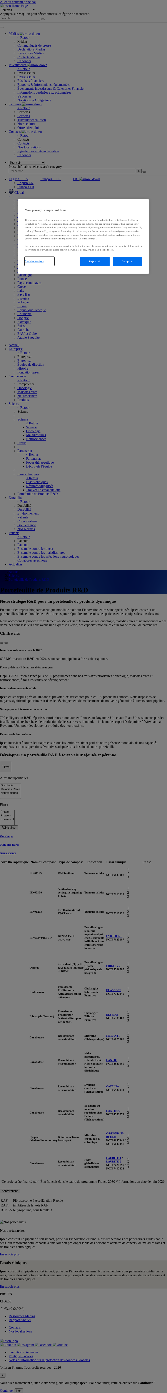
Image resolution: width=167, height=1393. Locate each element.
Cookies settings (34, 261)
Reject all (94, 261)
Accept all (128, 261)
